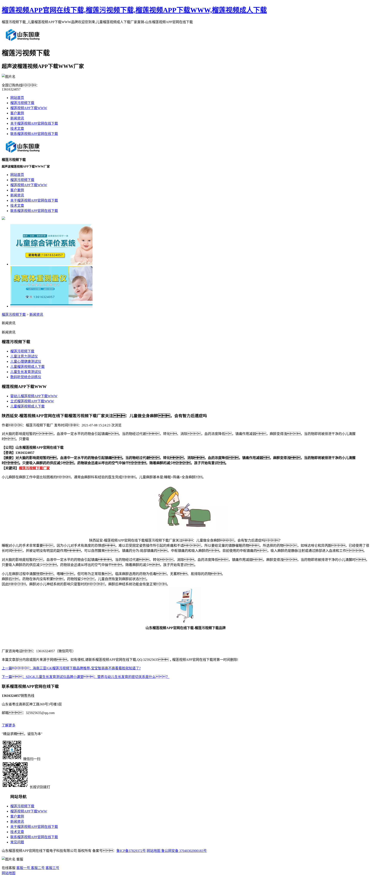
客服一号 (23, 868)
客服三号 (52, 868)
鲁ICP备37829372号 (131, 851)
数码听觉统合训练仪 (25, 377)
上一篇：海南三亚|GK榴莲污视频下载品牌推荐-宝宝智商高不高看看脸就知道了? (71, 668)
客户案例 (17, 113)
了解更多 (8, 725)
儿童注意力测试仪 (24, 356)
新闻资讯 (17, 118)
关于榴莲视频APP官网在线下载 (34, 123)
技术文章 (17, 128)
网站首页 (17, 98)
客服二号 (37, 868)
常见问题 (17, 842)
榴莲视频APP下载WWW (28, 108)
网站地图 (153, 851)
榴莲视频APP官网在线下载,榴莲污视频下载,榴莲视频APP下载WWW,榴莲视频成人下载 (134, 10)
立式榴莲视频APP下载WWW (32, 401)
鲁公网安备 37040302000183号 (183, 851)
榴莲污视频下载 (22, 103)
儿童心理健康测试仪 (25, 361)
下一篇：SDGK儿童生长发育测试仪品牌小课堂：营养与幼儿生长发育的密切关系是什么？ (85, 677)
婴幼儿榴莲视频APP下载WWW (33, 396)
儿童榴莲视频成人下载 (27, 366)
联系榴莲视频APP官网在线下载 (34, 134)
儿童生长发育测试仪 (25, 372)
